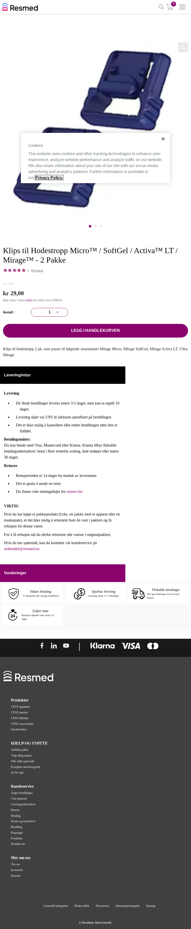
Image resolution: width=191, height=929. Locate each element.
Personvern (102, 906)
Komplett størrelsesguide (25, 767)
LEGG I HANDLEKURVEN (95, 330)
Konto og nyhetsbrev (23, 821)
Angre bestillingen (22, 793)
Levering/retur (17, 375)
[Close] (163, 138)
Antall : (10, 312)
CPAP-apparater (20, 706)
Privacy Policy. (49, 177)
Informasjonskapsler (128, 906)
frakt (29, 300)
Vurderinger (15, 573)
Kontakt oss (18, 844)
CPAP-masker (19, 712)
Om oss (15, 864)
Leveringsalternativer (23, 804)
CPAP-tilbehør (19, 718)
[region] (95, 158)
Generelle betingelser (56, 906)
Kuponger (17, 832)
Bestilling (16, 827)
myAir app (17, 772)
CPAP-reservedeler (22, 724)
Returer (15, 810)
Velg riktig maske (21, 755)
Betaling (16, 815)
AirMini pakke (19, 750)
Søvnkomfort (19, 729)
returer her (75, 491)
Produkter (17, 838)
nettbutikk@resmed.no (22, 549)
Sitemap (150, 906)
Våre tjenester (19, 798)
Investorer (17, 870)
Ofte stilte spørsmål (22, 761)
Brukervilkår (81, 906)
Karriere (16, 875)
